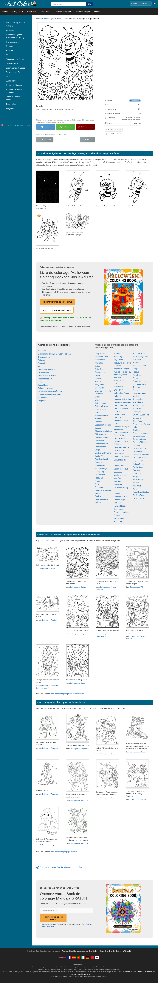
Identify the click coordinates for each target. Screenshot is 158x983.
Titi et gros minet (139, 458)
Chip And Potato (101, 437)
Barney (98, 378)
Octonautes (118, 509)
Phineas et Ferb (139, 366)
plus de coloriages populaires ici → (65, 852)
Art (39, 366)
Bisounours (99, 388)
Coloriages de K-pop (77, 683)
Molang (117, 493)
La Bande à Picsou (121, 393)
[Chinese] (92, 957)
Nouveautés (31, 11)
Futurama (99, 487)
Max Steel (118, 478)
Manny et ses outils (121, 469)
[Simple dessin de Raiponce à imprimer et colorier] (77, 791)
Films (40, 382)
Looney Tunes (119, 466)
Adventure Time (101, 357)
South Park (137, 421)
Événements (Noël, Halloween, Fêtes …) (54, 354)
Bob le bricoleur (101, 406)
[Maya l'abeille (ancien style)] (107, 202)
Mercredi (117, 481)
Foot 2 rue (99, 478)
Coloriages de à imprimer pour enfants (61, 867)
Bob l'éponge (100, 403)
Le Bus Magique (120, 418)
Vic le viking (138, 480)
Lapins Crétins (120, 414)
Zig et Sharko (138, 498)
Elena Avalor (100, 465)
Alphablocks (100, 360)
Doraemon (99, 462)
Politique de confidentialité (122, 951)
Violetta (136, 483)
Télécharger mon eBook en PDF (58, 302)
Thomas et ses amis (141, 455)
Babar (97, 366)
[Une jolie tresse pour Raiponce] (77, 742)
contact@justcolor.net (83, 974)
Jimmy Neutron (120, 381)
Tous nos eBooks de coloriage (57, 310)
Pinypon (136, 369)
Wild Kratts (137, 486)
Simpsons (137, 418)
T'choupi (136, 445)
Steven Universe (139, 439)
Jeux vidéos (43, 398)
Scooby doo (138, 412)
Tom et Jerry (138, 461)
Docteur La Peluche (103, 453)
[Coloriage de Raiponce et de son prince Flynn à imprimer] (107, 789)
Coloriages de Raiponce (49, 748)
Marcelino (118, 472)
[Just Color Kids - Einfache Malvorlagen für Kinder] (87, 957)
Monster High (119, 500)
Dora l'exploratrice (102, 459)
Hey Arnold (118, 360)
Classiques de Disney (47, 369)
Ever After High (101, 469)
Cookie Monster (101, 444)
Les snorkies (119, 454)
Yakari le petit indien (141, 492)
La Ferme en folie (121, 396)
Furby (97, 484)
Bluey (97, 400)
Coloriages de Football (48, 620)
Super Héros (43, 385)
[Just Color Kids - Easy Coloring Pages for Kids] (62, 957)
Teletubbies (137, 452)
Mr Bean (117, 503)
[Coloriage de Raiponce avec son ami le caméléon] (47, 836)
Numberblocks (120, 506)
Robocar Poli (138, 399)
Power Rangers (139, 381)
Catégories (16, 11)
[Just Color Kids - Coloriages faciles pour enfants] (69, 957)
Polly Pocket (138, 375)
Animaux (41, 360)
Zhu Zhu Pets (138, 495)
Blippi (97, 397)
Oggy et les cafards (121, 512)
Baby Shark (99, 369)
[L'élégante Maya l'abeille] (77, 202)
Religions (42, 401)
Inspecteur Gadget (121, 369)
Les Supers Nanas (121, 457)
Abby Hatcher (100, 354)
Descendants (100, 447)
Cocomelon (99, 440)
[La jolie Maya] (137, 202)
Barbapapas (100, 372)
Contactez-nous (79, 951)
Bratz (97, 412)
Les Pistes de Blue (121, 447)
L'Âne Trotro (119, 390)
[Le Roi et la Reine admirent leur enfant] (47, 739)
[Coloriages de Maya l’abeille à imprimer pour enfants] (37, 867)
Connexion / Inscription (140, 3)
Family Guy (99, 472)
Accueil (5, 11)
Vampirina (137, 476)
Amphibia (99, 363)
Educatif (41, 363)
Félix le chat (100, 475)
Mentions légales (91, 951)
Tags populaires (67, 951)
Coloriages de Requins (78, 634)
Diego (97, 450)
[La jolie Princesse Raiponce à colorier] (107, 745)
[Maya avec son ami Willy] (47, 245)
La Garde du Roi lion (122, 399)
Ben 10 (98, 382)
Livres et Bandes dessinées (49, 394)
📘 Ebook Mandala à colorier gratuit (15, 125)
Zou (134, 501)
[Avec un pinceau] (47, 787)
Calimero (98, 422)
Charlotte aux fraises (103, 431)
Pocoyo (136, 372)
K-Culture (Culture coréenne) (50, 391)
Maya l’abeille (63, 19)
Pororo (135, 378)
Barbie (97, 375)
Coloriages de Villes (137, 587)
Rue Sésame (138, 402)
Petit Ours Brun (139, 354)
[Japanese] (97, 957)
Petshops (136, 363)
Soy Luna (137, 430)
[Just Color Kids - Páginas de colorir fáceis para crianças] (78, 957)
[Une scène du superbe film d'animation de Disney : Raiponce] (137, 788)
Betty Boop (99, 385)
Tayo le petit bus (139, 448)
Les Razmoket (119, 450)
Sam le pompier (139, 405)
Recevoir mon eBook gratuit (53, 918)
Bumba (98, 419)
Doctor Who (100, 456)
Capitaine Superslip (103, 425)
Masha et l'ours (120, 475)
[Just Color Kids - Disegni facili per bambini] (83, 957)
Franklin (98, 481)
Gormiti (117, 354)
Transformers (138, 470)
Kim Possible (119, 387)
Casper (98, 428)
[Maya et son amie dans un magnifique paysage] (77, 229)
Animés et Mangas (45, 388)
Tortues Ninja (138, 464)
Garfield (98, 496)
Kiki (115, 384)
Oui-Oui (117, 515)
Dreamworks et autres (47, 376)
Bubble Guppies (101, 416)
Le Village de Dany (121, 438)
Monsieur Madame (121, 497)
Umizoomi (137, 473)
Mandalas (42, 351)
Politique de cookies (105, 951)
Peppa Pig (118, 521)
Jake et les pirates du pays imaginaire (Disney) (122, 374)
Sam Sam (137, 409)
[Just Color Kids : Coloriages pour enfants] (21, 3)
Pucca (135, 390)
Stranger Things (139, 442)
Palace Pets (119, 518)
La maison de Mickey (122, 402)
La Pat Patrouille (120, 405)
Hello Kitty (118, 357)
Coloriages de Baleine (78, 587)
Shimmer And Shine (141, 415)
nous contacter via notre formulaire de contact (135, 972)
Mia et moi (118, 484)
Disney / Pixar (43, 373)
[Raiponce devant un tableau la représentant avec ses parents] (77, 834)
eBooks (97, 11)
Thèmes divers (44, 357)
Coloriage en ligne (83, 11)
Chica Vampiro (101, 434)
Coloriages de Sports (48, 568)
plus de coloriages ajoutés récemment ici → (69, 694)
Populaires (45, 11)
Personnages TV (50, 19)
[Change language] (154, 3)
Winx (135, 489)
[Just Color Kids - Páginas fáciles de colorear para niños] (74, 957)
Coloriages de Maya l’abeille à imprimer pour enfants (93, 153)
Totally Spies (138, 467)
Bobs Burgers (100, 409)
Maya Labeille (135, 100)
